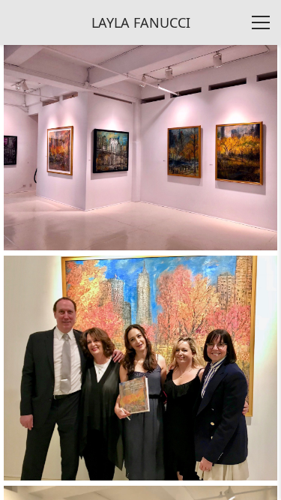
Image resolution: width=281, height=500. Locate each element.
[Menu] (261, 22)
